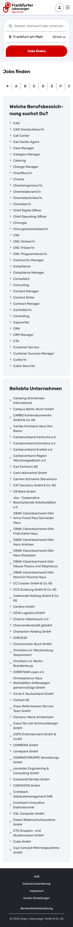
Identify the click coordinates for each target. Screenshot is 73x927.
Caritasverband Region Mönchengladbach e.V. (30, 458)
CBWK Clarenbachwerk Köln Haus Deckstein (33, 553)
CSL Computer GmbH (28, 813)
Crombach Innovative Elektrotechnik (29, 805)
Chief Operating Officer (30, 216)
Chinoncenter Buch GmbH (32, 644)
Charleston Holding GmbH (32, 631)
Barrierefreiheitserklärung (37, 908)
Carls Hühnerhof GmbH (30, 473)
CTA (16, 341)
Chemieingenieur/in (27, 185)
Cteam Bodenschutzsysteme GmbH (34, 822)
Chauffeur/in (22, 173)
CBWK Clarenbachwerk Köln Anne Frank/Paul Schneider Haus (33, 517)
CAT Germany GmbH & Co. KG (34, 485)
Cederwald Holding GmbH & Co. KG (36, 598)
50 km (57, 37)
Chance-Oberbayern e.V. (31, 619)
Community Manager (28, 260)
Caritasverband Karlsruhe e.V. (34, 437)
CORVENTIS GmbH (26, 785)
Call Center (21, 135)
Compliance (22, 266)
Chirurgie (20, 223)
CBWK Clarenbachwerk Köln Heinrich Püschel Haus (33, 575)
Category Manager (26, 154)
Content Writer (23, 297)
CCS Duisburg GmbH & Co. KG (34, 589)
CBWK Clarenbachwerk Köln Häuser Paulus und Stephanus (35, 564)
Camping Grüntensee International (28, 400)
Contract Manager (26, 303)
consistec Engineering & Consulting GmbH (31, 771)
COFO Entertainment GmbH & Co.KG (34, 736)
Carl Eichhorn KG (25, 466)
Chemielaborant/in (27, 191)
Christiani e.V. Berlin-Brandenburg (28, 663)
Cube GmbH (22, 841)
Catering (19, 160)
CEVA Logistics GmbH (29, 613)
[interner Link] (18, 7)
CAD (16, 123)
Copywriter (21, 322)
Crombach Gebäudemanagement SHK (33, 794)
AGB (36, 876)
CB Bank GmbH (24, 491)
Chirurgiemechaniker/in (30, 229)
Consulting (21, 285)
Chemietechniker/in (27, 198)
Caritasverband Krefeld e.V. (33, 449)
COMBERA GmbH (25, 745)
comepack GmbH (25, 751)
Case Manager (23, 148)
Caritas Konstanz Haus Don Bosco (33, 428)
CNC (16, 235)
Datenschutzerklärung (36, 883)
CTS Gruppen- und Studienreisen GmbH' (28, 833)
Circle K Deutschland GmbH (33, 694)
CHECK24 (20, 638)
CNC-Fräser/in (23, 247)
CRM (16, 328)
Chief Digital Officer (27, 210)
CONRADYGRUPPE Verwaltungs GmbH (36, 760)
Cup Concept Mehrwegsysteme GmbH (36, 850)
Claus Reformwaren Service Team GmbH (33, 708)
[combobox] (40, 26)
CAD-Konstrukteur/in (28, 129)
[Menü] (67, 7)
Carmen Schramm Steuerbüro (35, 479)
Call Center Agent (26, 142)
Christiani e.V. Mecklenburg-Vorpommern (33, 652)
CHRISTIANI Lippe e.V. (28, 672)
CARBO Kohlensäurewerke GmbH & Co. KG (32, 417)
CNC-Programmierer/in (30, 254)
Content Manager (26, 291)
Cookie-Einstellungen (36, 898)
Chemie (18, 179)
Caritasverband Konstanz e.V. (34, 443)
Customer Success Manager (33, 353)
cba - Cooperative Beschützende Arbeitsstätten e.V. (34, 502)
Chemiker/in (22, 204)
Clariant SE (21, 700)
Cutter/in (20, 360)
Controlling (21, 316)
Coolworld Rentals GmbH (31, 779)
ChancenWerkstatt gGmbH (32, 625)
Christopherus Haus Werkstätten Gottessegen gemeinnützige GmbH (31, 682)
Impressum (36, 891)
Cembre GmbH (23, 606)
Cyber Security (24, 366)
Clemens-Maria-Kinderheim (33, 717)
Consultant (21, 279)
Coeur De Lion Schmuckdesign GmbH (35, 725)
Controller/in (22, 310)
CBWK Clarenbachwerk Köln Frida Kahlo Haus (33, 531)
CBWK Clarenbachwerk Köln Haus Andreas (33, 542)
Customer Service (26, 347)
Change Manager (25, 167)
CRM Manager (23, 335)
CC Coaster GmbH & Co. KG (32, 583)
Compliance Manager (28, 272)
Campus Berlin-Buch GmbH (33, 409)
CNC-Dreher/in (24, 241)
